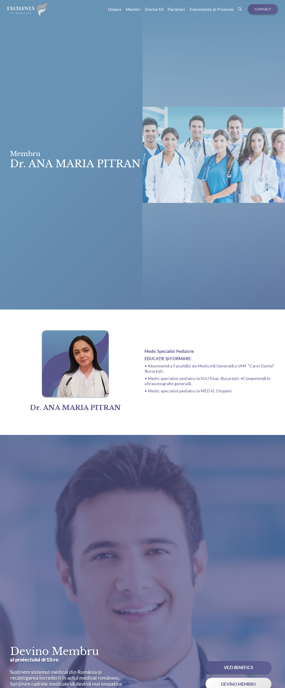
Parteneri (176, 9)
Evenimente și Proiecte (211, 9)
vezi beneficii (238, 667)
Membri (133, 9)
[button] (154, 9)
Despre (114, 9)
